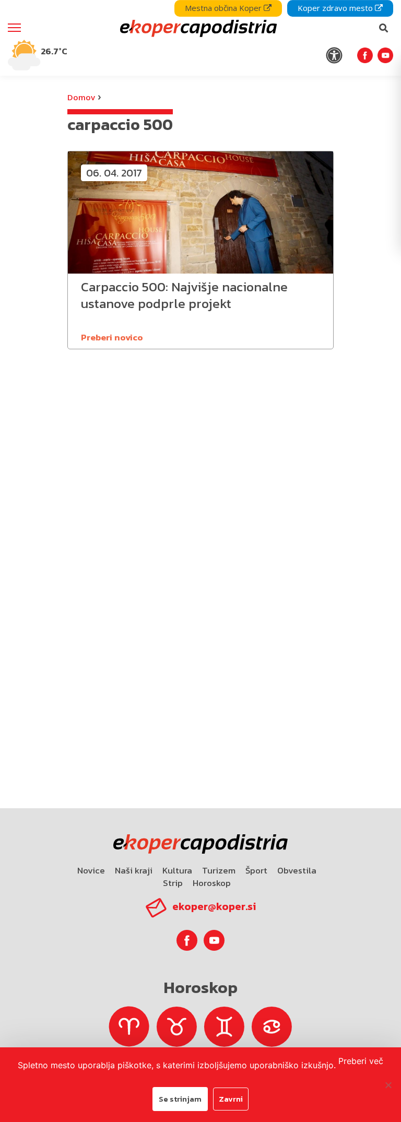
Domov (81, 97)
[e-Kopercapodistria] (197, 28)
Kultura (177, 870)
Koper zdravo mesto (336, 8)
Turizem (218, 870)
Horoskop (212, 883)
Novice (91, 870)
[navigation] (200, 38)
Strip (173, 883)
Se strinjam (180, 1099)
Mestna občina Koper (224, 8)
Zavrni (231, 1099)
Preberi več (360, 1061)
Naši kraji (133, 870)
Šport (256, 870)
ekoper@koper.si (214, 906)
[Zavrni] (388, 1085)
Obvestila (296, 870)
